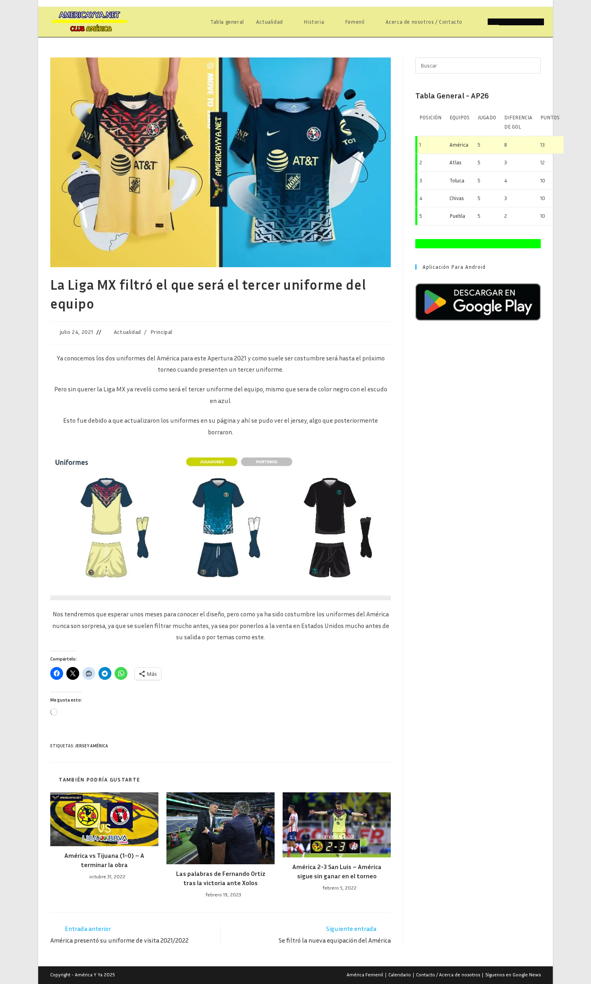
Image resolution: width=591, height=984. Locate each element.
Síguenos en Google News (513, 975)
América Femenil (365, 975)
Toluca (456, 180)
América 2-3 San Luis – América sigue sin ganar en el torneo (337, 871)
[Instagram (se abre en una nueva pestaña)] (527, 21)
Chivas (456, 198)
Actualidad (127, 331)
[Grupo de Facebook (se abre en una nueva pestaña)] (515, 21)
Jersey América (91, 745)
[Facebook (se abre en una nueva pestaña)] (504, 21)
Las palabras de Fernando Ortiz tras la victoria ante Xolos (220, 877)
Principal (161, 331)
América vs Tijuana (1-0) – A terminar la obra (104, 859)
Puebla (457, 216)
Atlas (455, 162)
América (458, 144)
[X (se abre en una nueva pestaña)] (493, 21)
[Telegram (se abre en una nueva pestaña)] (538, 21)
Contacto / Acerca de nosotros (448, 975)
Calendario (399, 975)
